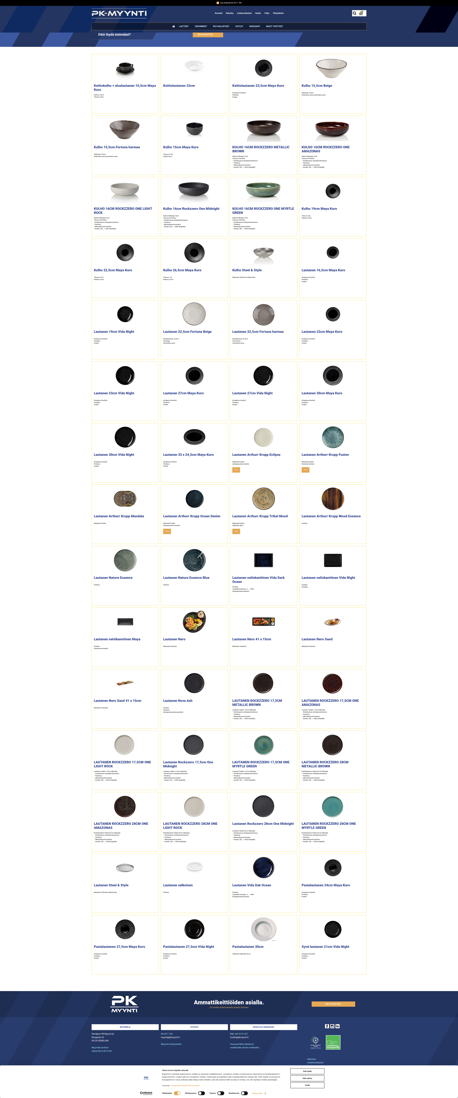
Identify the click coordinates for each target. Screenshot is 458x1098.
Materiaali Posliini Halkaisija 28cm (238, 524)
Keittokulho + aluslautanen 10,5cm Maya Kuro (125, 88)
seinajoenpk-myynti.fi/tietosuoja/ (185, 1085)
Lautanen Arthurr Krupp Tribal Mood (260, 516)
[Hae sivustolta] (354, 13)
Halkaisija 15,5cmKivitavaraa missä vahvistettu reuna (313, 94)
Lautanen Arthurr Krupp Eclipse (256, 455)
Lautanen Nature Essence (113, 578)
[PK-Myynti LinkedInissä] (338, 1026)
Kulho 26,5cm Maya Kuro (182, 270)
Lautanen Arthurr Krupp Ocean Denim (191, 516)
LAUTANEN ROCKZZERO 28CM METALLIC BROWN (325, 764)
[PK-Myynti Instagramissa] (332, 1026)
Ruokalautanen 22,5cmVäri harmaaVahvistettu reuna (240, 341)
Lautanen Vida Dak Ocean (251, 885)
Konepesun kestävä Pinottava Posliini (239, 95)
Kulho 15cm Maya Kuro (181, 147)
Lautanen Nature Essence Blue (186, 578)
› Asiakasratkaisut (315, 1062)
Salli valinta (307, 1078)
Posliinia (304, 523)
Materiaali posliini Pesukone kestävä (308, 463)
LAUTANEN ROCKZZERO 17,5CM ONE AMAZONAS (330, 703)
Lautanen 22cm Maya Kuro (322, 332)
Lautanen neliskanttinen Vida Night (328, 578)
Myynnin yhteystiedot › (171, 1044)
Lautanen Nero (174, 639)
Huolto (258, 13)
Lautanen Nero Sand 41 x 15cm (117, 701)
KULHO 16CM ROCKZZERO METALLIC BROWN (260, 149)
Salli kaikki (307, 1071)
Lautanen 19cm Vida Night (114, 332)
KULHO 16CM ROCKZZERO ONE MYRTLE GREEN (263, 211)
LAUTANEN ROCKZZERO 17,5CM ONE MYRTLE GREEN (260, 764)
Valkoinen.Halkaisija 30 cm (241, 954)
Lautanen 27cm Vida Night (252, 393)
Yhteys (194, 1027)
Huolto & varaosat (263, 1027)
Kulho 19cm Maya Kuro (319, 209)
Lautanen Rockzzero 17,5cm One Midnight (188, 764)
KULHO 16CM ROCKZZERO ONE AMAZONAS (326, 149)
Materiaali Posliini (100, 523)
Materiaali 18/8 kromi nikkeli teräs (243, 277)
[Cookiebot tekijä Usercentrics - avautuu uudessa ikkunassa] (146, 1093)
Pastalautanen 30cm (247, 947)
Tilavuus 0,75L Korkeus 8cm (168, 155)
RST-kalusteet (221, 26)
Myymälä (125, 1027)
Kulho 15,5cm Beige (317, 86)
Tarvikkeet (201, 26)
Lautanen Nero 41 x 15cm (251, 639)
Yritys (266, 13)
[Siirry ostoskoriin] (361, 13)
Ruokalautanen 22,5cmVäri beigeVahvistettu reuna (171, 341)
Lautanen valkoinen (178, 885)
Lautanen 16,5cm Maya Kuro (323, 270)
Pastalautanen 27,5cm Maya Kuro (119, 947)
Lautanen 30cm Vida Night (114, 455)
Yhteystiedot (278, 13)
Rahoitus (230, 13)
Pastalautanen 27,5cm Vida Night (188, 947)
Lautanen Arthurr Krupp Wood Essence (331, 516)
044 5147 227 (241, 1034)
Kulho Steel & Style (247, 270)
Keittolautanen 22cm (179, 86)
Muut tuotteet (274, 26)
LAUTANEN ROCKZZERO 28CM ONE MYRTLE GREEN (329, 826)
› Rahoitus (311, 1059)
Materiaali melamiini (170, 646)
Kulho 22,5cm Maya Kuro (113, 270)
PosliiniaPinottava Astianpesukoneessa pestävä (173, 710)
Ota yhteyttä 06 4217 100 (231, 3)
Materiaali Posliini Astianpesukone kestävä (240, 463)
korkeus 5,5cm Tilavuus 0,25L (99, 96)
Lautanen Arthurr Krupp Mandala (119, 516)
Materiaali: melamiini (239, 646)
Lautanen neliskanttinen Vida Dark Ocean (258, 580)
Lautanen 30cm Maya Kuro (322, 393)
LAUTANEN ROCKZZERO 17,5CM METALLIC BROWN (257, 703)
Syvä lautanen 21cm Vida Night (325, 947)
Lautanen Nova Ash (178, 701)
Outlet (239, 26)
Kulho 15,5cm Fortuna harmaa (117, 147)
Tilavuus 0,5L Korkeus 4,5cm (307, 217)
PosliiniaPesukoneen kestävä (101, 647)
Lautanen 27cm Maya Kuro (183, 393)
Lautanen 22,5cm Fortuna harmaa (258, 332)
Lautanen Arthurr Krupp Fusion (325, 455)
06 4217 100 (167, 1034)
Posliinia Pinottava (305, 586)
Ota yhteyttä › (206, 34)
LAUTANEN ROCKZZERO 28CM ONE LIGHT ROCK (190, 826)
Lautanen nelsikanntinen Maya (117, 639)
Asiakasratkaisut (244, 13)
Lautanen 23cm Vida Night (114, 393)
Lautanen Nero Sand (317, 639)
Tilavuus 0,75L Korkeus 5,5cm (99, 278)
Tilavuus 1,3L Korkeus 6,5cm (168, 278)
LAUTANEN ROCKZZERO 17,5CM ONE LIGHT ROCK (122, 764)
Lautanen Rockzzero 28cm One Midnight (263, 824)
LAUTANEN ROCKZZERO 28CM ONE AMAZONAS (121, 826)
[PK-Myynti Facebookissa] (327, 1026)
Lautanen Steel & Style (111, 885)
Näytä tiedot (257, 1093)
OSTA (236, 470)
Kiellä (307, 1085)
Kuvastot (218, 13)
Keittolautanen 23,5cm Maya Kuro (258, 86)
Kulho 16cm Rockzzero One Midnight (191, 209)
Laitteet (184, 26)
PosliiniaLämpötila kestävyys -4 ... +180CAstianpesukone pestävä (243, 589)
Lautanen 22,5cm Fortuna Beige (187, 332)
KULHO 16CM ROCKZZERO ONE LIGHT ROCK (123, 211)
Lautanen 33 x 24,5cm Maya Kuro (188, 455)
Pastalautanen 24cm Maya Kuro (326, 885)
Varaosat (254, 26)
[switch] (201, 1093)
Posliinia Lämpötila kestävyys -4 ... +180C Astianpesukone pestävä (243, 894)
